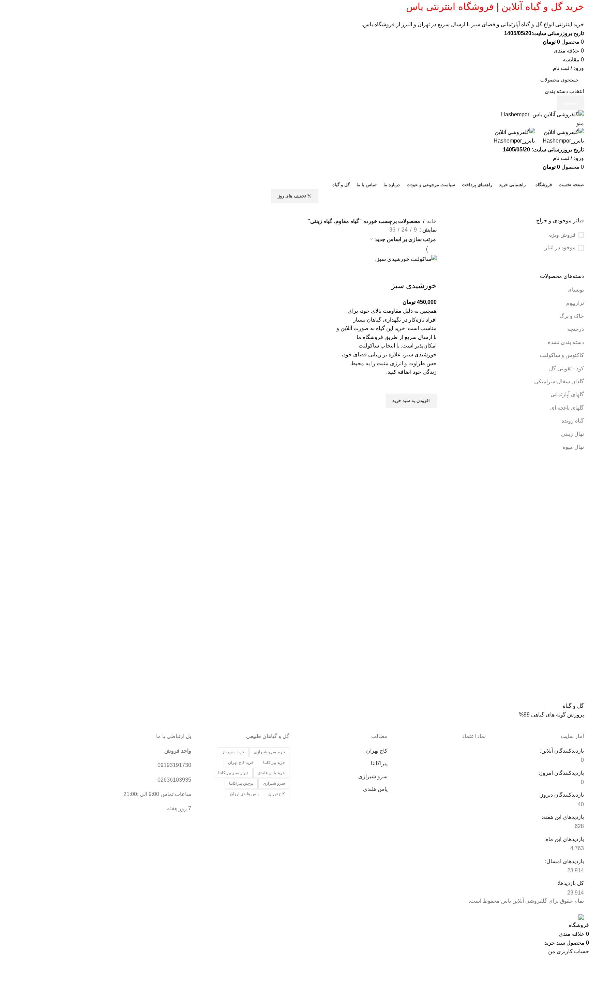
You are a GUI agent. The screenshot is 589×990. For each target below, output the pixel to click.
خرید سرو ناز (233, 752)
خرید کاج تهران (241, 762)
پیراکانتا (379, 763)
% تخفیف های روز (295, 195)
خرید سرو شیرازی (269, 752)
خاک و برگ (571, 316)
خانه (432, 221)
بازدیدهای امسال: (564, 861)
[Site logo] (542, 114)
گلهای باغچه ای (567, 408)
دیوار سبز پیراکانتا (233, 772)
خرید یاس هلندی (271, 772)
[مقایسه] (428, 272)
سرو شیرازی (373, 776)
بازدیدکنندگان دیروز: (561, 795)
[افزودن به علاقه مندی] (428, 385)
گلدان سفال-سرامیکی (559, 381)
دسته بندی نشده (566, 342)
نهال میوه (573, 447)
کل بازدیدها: (570, 883)
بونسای (576, 290)
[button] (411, 401)
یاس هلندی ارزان (244, 794)
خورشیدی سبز (414, 285)
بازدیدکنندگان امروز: (560, 773)
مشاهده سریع (428, 416)
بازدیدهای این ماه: (563, 839)
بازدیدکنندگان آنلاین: (561, 751)
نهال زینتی (572, 434)
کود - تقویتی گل (566, 368)
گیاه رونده (572, 421)
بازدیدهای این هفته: (562, 817)
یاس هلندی (375, 789)
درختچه (575, 329)
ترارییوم (575, 303)
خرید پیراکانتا (274, 762)
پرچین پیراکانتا (241, 783)
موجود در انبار (560, 247)
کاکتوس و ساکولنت (562, 355)
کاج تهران (377, 751)
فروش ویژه (562, 235)
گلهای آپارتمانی (567, 394)
